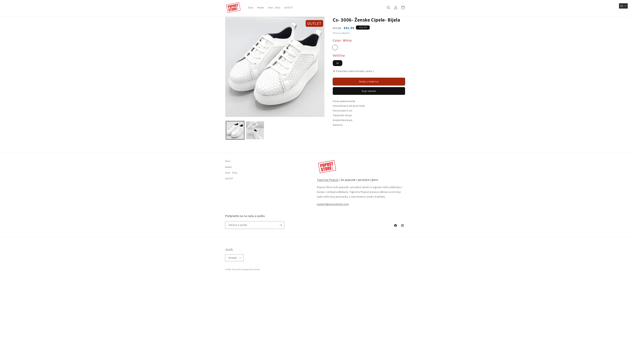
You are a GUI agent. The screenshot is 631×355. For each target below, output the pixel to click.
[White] (335, 47)
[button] (388, 7)
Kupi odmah (369, 91)
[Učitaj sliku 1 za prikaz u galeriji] (235, 130)
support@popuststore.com (333, 204)
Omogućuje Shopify (251, 269)
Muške (228, 167)
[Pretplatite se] (280, 225)
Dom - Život (231, 172)
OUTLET (229, 178)
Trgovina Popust (327, 180)
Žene (227, 161)
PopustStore (237, 269)
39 (337, 63)
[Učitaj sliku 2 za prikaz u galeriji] (255, 130)
